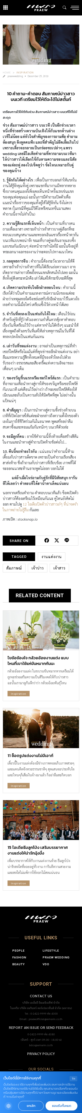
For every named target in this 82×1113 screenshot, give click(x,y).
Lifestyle (51, 950)
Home (7, 72)
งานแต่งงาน (51, 556)
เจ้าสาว (59, 568)
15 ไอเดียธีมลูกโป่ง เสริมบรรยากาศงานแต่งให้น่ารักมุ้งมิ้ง (38, 850)
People (18, 950)
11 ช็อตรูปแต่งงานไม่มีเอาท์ (30, 755)
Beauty (18, 964)
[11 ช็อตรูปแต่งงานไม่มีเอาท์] (41, 728)
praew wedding (56, 957)
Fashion (19, 957)
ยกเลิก (31, 1105)
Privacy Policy (41, 1053)
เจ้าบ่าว (37, 568)
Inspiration (25, 72)
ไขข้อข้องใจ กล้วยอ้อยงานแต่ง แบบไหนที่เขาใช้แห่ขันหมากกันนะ (38, 661)
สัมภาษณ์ (14, 568)
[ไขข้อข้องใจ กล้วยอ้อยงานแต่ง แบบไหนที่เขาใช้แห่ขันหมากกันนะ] (41, 630)
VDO (46, 964)
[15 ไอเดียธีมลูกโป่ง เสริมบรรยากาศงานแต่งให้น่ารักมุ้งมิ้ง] (41, 820)
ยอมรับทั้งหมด (61, 1105)
